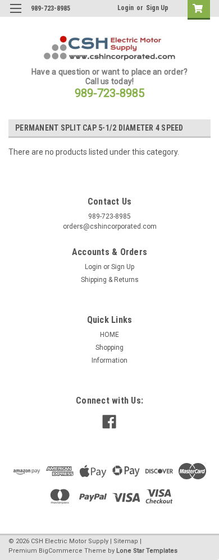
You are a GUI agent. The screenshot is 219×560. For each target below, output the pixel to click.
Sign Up (157, 8)
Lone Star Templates (146, 550)
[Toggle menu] (15, 15)
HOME (109, 335)
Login (125, 8)
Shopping (109, 347)
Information (109, 360)
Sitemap (125, 541)
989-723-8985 (109, 93)
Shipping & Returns (110, 280)
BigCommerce (61, 550)
